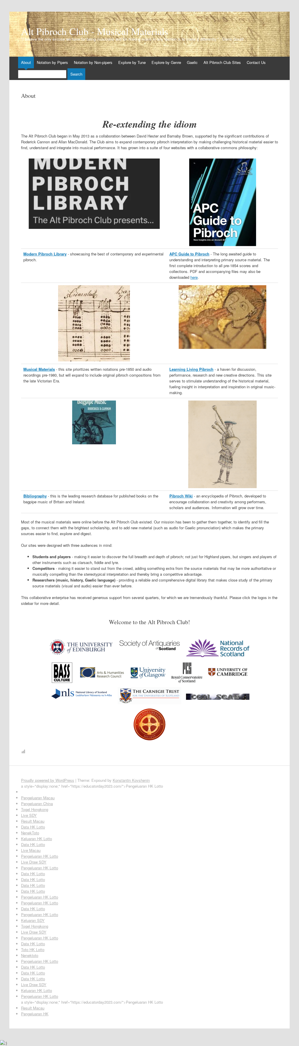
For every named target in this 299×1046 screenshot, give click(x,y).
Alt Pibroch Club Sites (222, 62)
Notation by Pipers (52, 62)
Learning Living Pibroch (191, 369)
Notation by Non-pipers (93, 62)
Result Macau (32, 821)
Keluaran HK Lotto (36, 838)
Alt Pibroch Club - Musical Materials (94, 31)
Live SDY (29, 815)
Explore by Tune (132, 62)
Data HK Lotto (33, 827)
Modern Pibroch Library (45, 254)
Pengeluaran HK (34, 1014)
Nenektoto (29, 955)
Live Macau (31, 850)
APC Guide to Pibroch (189, 254)
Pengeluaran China (37, 803)
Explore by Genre (166, 62)
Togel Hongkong (34, 809)
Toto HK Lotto (32, 949)
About (26, 62)
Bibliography (35, 496)
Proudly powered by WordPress (47, 780)
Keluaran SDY (33, 920)
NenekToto (30, 833)
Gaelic (192, 62)
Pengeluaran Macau (38, 797)
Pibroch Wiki (181, 496)
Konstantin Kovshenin (131, 780)
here (194, 277)
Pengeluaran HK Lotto (39, 856)
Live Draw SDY (33, 862)
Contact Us (256, 62)
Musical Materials (39, 369)
